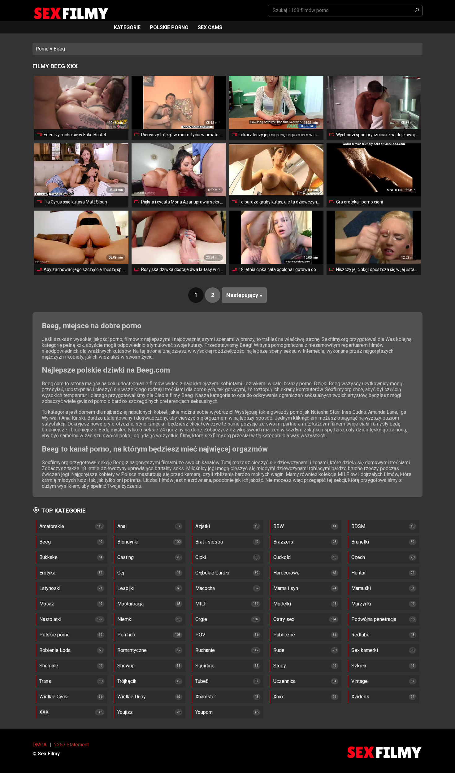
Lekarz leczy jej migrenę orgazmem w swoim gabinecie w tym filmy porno (280, 134)
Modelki (282, 604)
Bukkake (48, 557)
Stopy (279, 666)
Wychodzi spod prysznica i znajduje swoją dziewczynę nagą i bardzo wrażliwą (377, 134)
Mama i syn (285, 588)
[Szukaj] (416, 10)
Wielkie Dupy (131, 697)
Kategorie (127, 27)
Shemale (48, 666)
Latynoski (49, 588)
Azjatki (202, 526)
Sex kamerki (364, 650)
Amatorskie (51, 526)
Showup (126, 666)
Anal (122, 526)
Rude (278, 650)
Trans (45, 681)
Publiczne (284, 635)
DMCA (39, 745)
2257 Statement (71, 745)
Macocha (205, 588)
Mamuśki (361, 588)
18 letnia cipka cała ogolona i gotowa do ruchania (280, 269)
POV (200, 635)
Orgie (201, 619)
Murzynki (361, 604)
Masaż (46, 604)
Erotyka (47, 573)
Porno (42, 49)
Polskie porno (169, 27)
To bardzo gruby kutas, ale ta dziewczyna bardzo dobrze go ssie (280, 201)
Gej (120, 573)
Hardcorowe (286, 573)
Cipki (200, 557)
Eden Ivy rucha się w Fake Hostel (75, 134)
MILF (201, 604)
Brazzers (283, 542)
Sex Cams (210, 27)
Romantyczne (132, 650)
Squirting (204, 666)
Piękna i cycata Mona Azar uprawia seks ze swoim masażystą (182, 201)
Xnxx (278, 697)
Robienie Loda (55, 650)
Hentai (358, 573)
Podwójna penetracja (373, 619)
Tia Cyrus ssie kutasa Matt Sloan (75, 201)
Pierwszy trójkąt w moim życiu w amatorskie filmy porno (182, 134)
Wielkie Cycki (53, 697)
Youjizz (125, 712)
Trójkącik (126, 681)
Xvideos (360, 697)
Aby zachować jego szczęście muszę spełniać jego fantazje (85, 269)
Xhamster (205, 697)
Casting (125, 557)
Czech (358, 557)
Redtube (360, 635)
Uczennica (284, 681)
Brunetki (360, 542)
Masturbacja (130, 604)
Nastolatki (50, 619)
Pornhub (126, 635)
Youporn (204, 712)
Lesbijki (125, 588)
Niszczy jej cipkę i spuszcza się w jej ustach (377, 269)
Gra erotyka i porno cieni (359, 201)
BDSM (358, 526)
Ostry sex (283, 619)
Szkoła (358, 666)
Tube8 (202, 681)
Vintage (359, 681)
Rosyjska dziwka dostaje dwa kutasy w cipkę (182, 269)
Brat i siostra (209, 542)
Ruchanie (205, 650)
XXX (44, 712)
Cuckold (282, 557)
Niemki (124, 619)
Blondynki (127, 542)
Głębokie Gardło (212, 573)
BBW (278, 526)
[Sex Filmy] (70, 13)
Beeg (45, 542)
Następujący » (244, 295)
